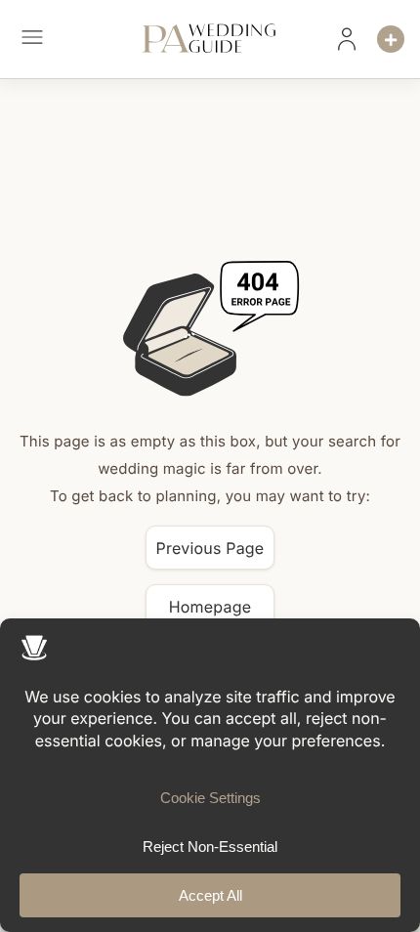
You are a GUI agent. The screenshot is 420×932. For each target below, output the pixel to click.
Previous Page (210, 548)
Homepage (210, 606)
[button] (32, 39)
